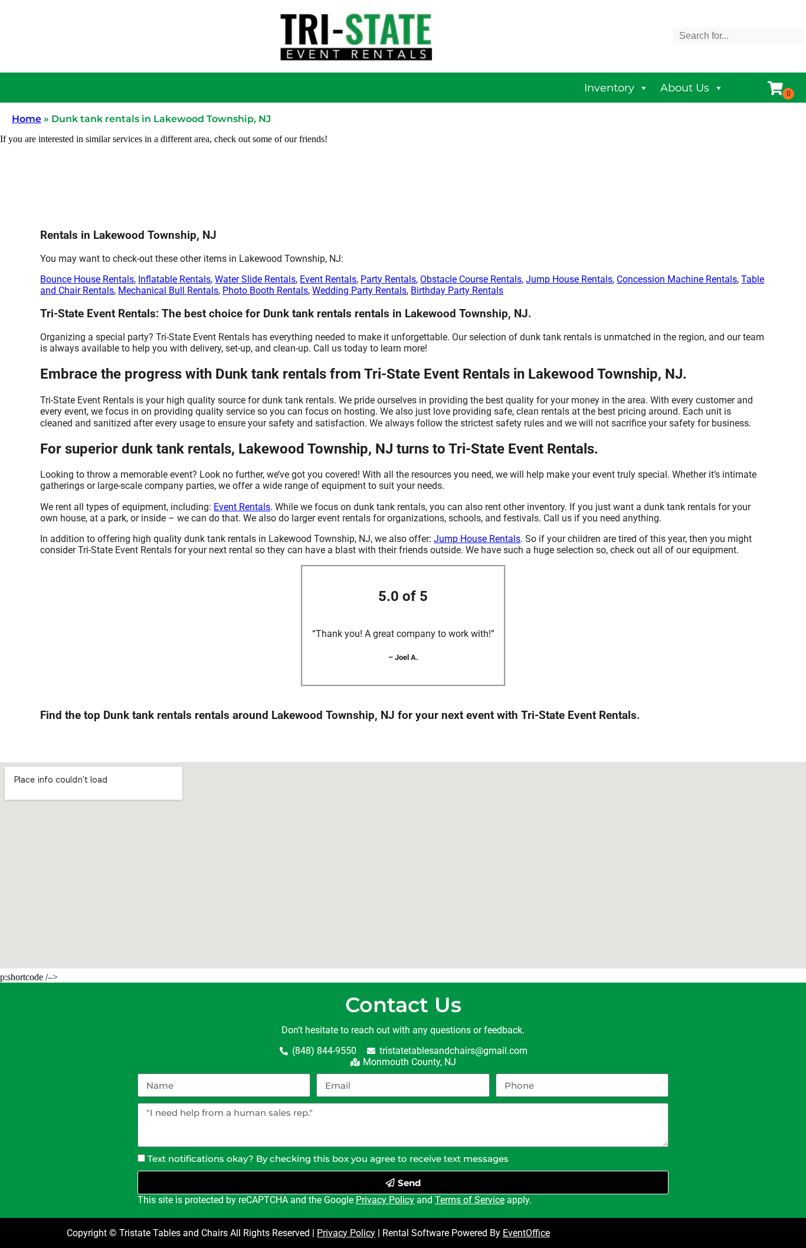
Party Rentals (388, 279)
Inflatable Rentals (174, 279)
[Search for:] (738, 36)
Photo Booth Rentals (265, 290)
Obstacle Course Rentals (471, 279)
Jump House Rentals (569, 279)
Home (26, 118)
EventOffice (526, 1233)
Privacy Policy (385, 1200)
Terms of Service (469, 1200)
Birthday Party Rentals (457, 290)
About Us (684, 87)
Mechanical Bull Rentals (168, 290)
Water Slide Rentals (255, 279)
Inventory (609, 87)
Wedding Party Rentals (359, 290)
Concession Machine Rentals (677, 279)
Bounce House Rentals (87, 279)
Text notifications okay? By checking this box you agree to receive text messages (328, 1158)
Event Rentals (328, 279)
